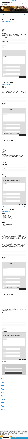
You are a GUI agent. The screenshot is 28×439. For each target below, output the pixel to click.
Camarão (3, 384)
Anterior (3, 14)
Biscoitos (3, 383)
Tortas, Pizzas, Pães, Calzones (5, 408)
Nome (5, 66)
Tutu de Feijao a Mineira (7, 317)
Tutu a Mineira (5, 314)
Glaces (3, 391)
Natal (2, 398)
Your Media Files (4, 44)
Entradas (3, 388)
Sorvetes (3, 406)
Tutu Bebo (5, 316)
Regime (3, 403)
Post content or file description (6, 41)
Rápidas (3, 402)
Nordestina (3, 399)
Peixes (3, 400)
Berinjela (3, 382)
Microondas (3, 395)
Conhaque (3, 386)
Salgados (3, 404)
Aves (2, 379)
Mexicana (3, 394)
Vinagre (3, 410)
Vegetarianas (3, 409)
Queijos (3, 401)
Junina (3, 392)
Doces (3, 387)
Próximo (25, 14)
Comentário (5, 56)
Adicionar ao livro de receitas (6, 21)
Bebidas (3, 381)
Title (2, 96)
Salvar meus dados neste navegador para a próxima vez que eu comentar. (11, 75)
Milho (2, 396)
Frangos (3, 389)
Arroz (2, 378)
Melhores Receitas (7, 2)
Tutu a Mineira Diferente (7, 315)
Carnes (3, 385)
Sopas (3, 405)
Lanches (3, 393)
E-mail (5, 70)
